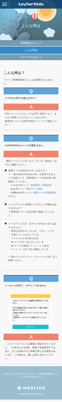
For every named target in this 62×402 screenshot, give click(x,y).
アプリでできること (31, 57)
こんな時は (31, 50)
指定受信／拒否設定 (41, 185)
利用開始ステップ (31, 43)
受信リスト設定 (34, 189)
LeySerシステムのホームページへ (18, 374)
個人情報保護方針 (47, 374)
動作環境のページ (33, 121)
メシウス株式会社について (31, 377)
